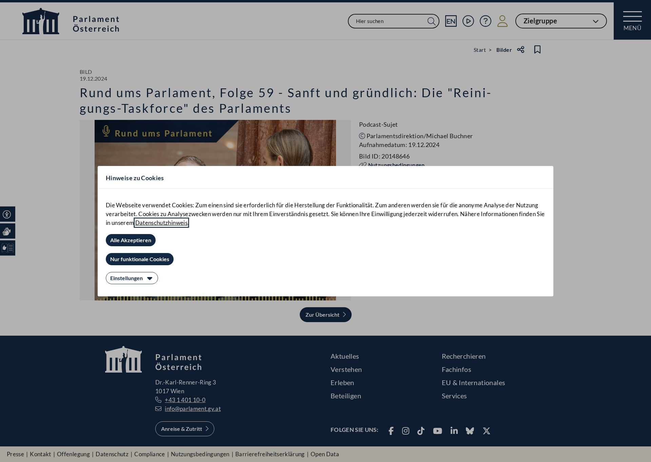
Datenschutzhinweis (161, 222)
